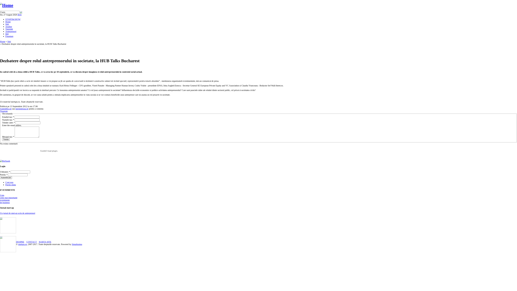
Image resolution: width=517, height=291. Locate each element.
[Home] (6, 5)
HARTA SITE (45, 242)
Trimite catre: (8, 123)
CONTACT (31, 242)
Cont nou (9, 182)
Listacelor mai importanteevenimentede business (8, 199)
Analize (8, 26)
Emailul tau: (8, 117)
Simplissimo (77, 244)
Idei (7, 34)
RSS (20, 15)
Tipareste (4, 111)
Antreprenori (10, 31)
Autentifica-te (6, 109)
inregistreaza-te (21, 109)
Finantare (9, 36)
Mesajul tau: (8, 137)
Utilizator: (5, 172)
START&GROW (12, 19)
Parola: (4, 175)
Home (8, 22)
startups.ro (22, 244)
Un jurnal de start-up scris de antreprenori (17, 213)
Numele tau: (8, 120)
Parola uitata (10, 185)
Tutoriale (9, 29)
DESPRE (20, 242)
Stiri (7, 24)
